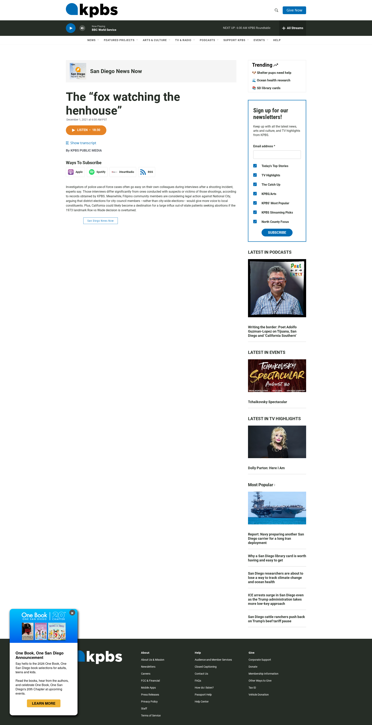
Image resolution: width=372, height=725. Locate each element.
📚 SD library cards (266, 88)
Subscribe (277, 232)
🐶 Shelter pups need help (271, 73)
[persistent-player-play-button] (70, 28)
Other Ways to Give (260, 680)
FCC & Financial (150, 680)
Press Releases (150, 694)
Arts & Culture (155, 40)
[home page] (92, 10)
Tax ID (252, 687)
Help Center (202, 701)
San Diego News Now (116, 71)
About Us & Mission (152, 659)
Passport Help (203, 694)
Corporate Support (260, 659)
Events (259, 40)
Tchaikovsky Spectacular (267, 402)
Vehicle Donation (259, 694)
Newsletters (148, 666)
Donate (253, 666)
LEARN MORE (43, 703)
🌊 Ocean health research (271, 80)
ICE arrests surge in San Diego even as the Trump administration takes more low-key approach (276, 599)
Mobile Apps (148, 687)
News (91, 40)
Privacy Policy (149, 701)
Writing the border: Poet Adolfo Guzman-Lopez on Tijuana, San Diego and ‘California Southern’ (272, 331)
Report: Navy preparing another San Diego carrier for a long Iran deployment (276, 538)
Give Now (294, 10)
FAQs (198, 680)
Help (277, 40)
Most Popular (260, 484)
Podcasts (207, 40)
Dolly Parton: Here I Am (266, 468)
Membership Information (263, 673)
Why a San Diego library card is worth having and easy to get (277, 558)
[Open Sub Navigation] (98, 40)
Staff (144, 708)
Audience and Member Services (213, 659)
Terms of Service (151, 715)
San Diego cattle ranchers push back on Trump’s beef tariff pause (276, 619)
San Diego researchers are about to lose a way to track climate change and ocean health (275, 577)
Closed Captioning (206, 666)
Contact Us (201, 673)
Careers (145, 673)
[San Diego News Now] (78, 71)
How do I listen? (204, 687)
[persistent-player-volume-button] (82, 28)
